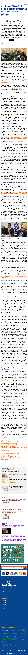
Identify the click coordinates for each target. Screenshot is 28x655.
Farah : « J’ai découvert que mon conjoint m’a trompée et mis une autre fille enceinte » (13, 526)
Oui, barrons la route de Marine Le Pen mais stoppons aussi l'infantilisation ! (14, 445)
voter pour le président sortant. (19, 138)
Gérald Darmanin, (17, 88)
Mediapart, (18, 217)
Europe (24, 630)
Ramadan (4, 623)
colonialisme (13, 630)
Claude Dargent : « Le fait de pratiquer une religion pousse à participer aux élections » (14, 452)
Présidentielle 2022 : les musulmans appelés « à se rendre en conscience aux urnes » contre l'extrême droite (14, 449)
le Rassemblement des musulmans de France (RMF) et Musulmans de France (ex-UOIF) (14, 193)
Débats (4, 604)
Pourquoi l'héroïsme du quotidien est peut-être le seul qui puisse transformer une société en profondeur (17, 488)
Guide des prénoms (6, 619)
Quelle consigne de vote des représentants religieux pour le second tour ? (14, 455)
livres (8, 636)
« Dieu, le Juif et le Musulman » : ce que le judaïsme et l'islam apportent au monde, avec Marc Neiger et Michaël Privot (13, 511)
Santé (4, 606)
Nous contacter (6, 589)
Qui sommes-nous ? (7, 587)
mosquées (23, 636)
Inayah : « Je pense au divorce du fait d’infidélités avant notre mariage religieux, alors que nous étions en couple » (13, 536)
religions (22, 641)
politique (16, 638)
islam (23, 633)
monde (15, 636)
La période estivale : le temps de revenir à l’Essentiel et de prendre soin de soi (12, 470)
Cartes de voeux (6, 621)
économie (19, 630)
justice (3, 636)
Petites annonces (6, 617)
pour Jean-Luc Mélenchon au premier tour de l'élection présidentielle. (14, 81)
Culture (4, 602)
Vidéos (4, 608)
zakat (18, 645)
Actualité (4, 600)
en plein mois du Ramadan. (14, 74)
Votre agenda (5, 615)
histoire (10, 633)
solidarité (14, 646)
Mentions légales (6, 593)
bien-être (7, 630)
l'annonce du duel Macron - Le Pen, (17, 137)
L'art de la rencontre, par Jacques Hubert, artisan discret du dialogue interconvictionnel (14, 499)
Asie (3, 630)
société (6, 645)
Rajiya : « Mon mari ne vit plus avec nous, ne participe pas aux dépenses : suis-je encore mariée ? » (14, 539)
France (4, 633)
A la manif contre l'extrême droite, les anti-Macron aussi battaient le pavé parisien (14, 442)
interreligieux (15, 633)
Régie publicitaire (6, 591)
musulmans (6, 639)
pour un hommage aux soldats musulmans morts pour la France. (14, 276)
